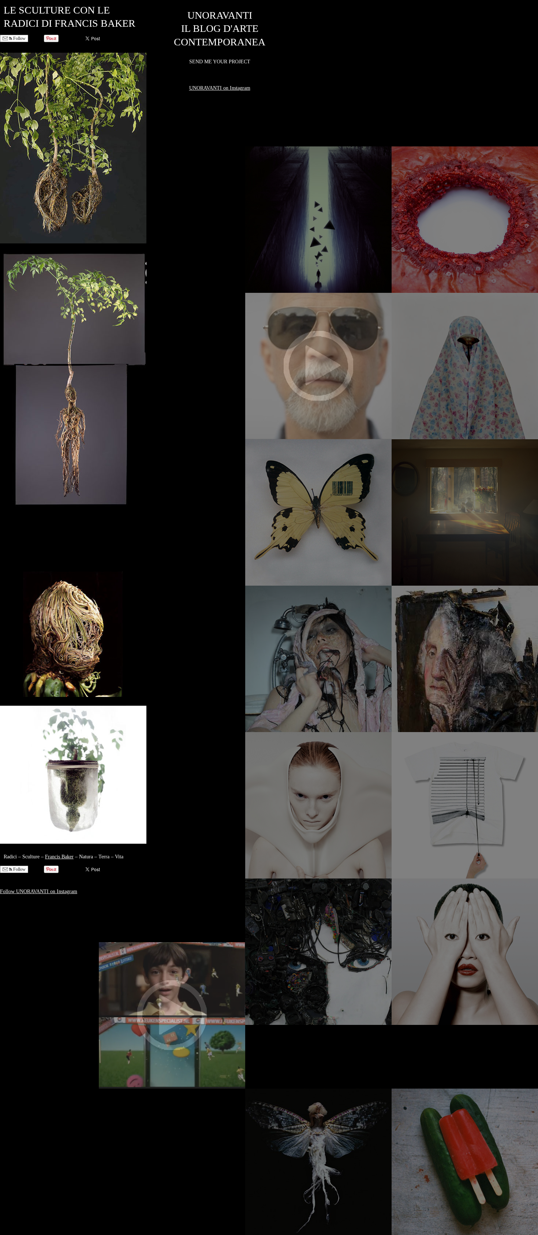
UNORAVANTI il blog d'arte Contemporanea (219, 29)
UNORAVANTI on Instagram (219, 88)
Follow (19, 38)
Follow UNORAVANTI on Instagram (38, 891)
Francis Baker (59, 856)
